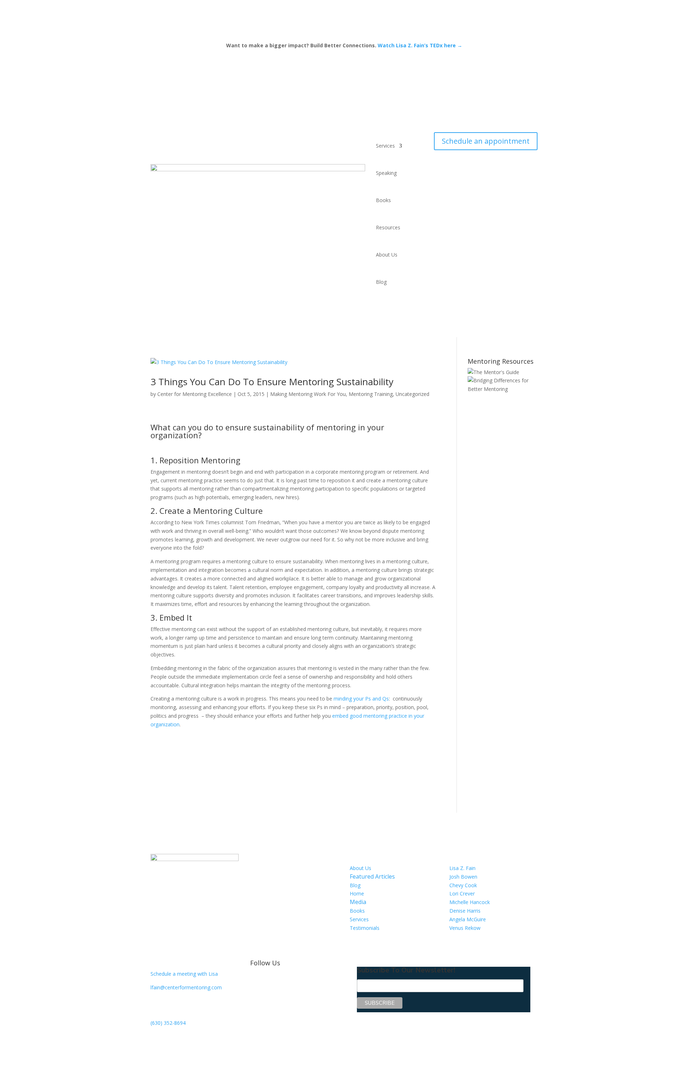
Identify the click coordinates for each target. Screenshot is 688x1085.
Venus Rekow (465, 927)
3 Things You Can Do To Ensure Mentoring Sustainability (271, 381)
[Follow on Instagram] (299, 981)
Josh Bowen (463, 876)
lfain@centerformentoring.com (186, 987)
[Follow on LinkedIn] (270, 981)
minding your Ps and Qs (360, 698)
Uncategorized (412, 394)
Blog (381, 281)
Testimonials (364, 927)
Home (357, 893)
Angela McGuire (467, 919)
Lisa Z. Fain (462, 868)
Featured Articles (372, 876)
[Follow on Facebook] (256, 981)
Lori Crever (462, 893)
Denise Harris (465, 910)
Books (383, 200)
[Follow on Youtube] (284, 981)
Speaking (386, 172)
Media (358, 902)
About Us (386, 254)
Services (385, 145)
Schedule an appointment (486, 141)
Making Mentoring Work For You (308, 394)
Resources (388, 227)
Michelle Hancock (469, 902)
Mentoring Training (371, 394)
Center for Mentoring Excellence (194, 394)
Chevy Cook (463, 885)
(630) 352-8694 (168, 1022)
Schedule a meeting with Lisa (184, 973)
